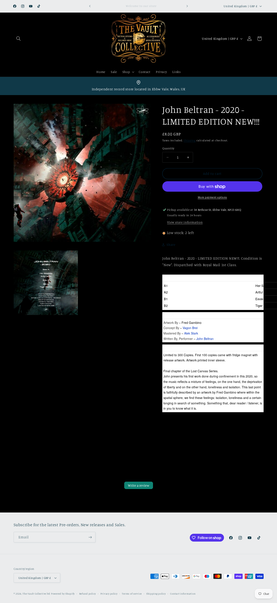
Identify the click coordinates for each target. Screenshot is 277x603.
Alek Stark (191, 333)
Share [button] (171, 245)
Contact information (182, 593)
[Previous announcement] (90, 6)
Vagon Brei (190, 328)
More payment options (212, 197)
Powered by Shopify (63, 593)
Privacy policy (109, 593)
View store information (185, 222)
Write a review (138, 485)
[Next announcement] (187, 6)
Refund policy (87, 593)
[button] (19, 39)
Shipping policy (156, 593)
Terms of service (132, 593)
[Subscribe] (90, 537)
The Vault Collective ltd (36, 593)
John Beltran (205, 338)
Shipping (190, 140)
